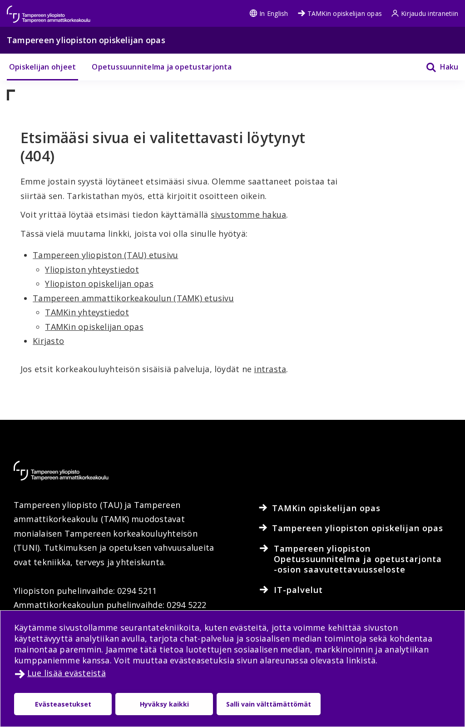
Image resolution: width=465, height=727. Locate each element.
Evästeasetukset (63, 704)
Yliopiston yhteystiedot (92, 269)
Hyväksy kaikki (164, 704)
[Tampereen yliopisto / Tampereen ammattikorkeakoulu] (57, 9)
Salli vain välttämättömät (268, 704)
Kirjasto (48, 340)
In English (273, 13)
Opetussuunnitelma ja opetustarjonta (162, 67)
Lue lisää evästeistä (66, 672)
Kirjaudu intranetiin (429, 13)
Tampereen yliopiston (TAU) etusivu (105, 254)
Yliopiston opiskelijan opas (99, 283)
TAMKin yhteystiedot (87, 312)
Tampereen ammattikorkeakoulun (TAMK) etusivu (133, 298)
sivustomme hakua (249, 214)
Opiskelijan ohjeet (42, 67)
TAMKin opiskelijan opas (344, 13)
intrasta (270, 369)
